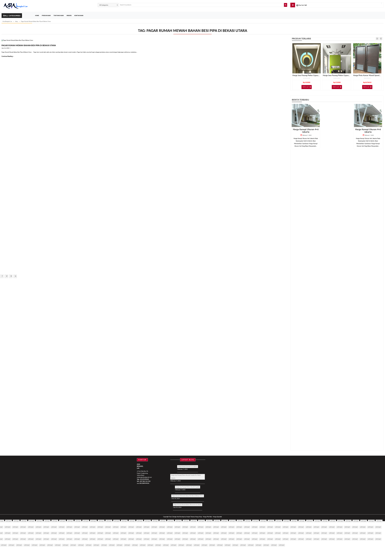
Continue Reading (8, 56)
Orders (69, 15)
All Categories (12, 16)
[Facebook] (2, 276)
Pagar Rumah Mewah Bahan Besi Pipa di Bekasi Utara (29, 45)
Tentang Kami (58, 15)
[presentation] (377, 39)
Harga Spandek (217, 516)
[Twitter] (6, 276)
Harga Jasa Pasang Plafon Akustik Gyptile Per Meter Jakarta (186, 477)
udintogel (8, 521)
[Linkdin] (15, 276)
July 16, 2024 (6, 48)
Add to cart (305, 87)
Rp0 (306, 5)
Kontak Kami (78, 15)
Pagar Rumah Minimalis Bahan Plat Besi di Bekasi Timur (187, 495)
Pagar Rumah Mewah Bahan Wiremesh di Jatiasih (187, 504)
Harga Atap (198, 516)
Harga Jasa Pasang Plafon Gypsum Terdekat (306, 75)
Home (37, 15)
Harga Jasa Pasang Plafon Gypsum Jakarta (337, 75)
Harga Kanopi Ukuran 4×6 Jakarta (187, 466)
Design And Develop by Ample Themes (184, 516)
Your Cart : (301, 5)
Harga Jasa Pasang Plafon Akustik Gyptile (187, 487)
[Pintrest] (11, 276)
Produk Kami (46, 15)
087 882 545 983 (145, 481)
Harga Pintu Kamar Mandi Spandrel (367, 75)
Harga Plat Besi (207, 516)
